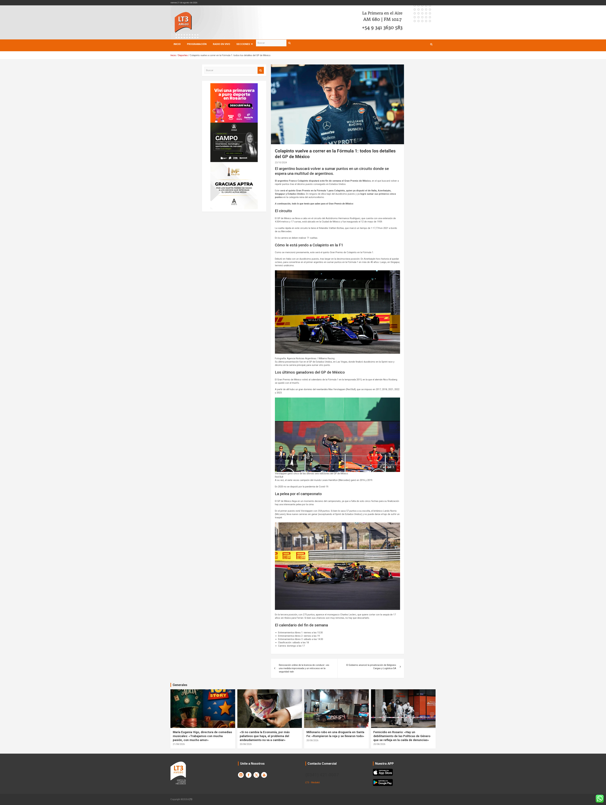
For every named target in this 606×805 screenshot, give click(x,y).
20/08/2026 (246, 744)
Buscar (289, 42)
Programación (197, 44)
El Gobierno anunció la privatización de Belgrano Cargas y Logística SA (371, 667)
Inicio (177, 44)
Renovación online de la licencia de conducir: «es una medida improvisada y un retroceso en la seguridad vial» (304, 668)
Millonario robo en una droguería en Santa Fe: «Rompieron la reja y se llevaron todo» (335, 734)
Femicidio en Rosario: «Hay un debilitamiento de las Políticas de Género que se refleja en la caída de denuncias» (401, 736)
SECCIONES (243, 44)
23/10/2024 (281, 162)
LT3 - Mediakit (312, 782)
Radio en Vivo (221, 44)
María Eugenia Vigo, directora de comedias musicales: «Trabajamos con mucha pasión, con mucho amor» (202, 736)
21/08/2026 (179, 744)
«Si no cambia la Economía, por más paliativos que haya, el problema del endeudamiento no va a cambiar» (265, 736)
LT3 (190, 799)
